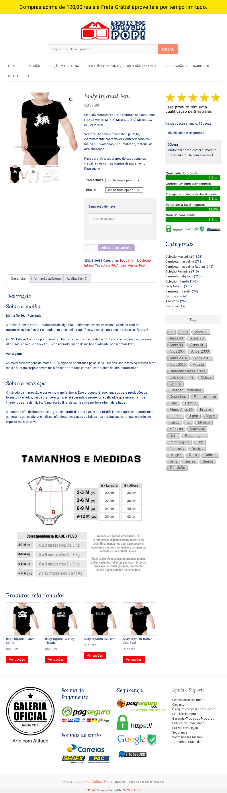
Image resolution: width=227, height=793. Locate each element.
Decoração (174, 66)
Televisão (177, 468)
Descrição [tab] (18, 278)
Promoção (31, 66)
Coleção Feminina (103, 66)
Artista (121, 265)
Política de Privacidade (188, 723)
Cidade (206, 377)
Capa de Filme (182, 377)
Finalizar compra (184, 714)
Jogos (210, 416)
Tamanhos (95, 180)
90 (171, 332)
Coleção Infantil (142, 66)
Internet (176, 416)
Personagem (195, 436)
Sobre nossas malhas (187, 737)
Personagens (179, 442)
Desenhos (178, 396)
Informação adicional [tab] (46, 278)
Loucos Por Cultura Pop (91, 781)
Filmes (190, 403)
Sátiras (210, 455)
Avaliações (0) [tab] (77, 278)
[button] (71, 100)
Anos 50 (201, 332)
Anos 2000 (200, 351)
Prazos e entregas (185, 728)
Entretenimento (205, 396)
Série (173, 461)
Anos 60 (176, 338)
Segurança (180, 732)
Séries (190, 461)
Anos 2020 (178, 364)
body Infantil (129, 260)
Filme (174, 403)
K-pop (174, 422)
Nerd (174, 436)
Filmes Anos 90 (181, 409)
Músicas (176, 429)
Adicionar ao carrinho (116, 247)
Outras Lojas (20, 76)
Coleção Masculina (62, 66)
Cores (91, 190)
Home (12, 66)
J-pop (193, 416)
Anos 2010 (178, 358)
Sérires (208, 461)
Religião (176, 455)
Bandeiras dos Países (187, 371)
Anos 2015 (202, 358)
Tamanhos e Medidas (187, 742)
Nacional (197, 429)
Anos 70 (197, 338)
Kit (189, 422)
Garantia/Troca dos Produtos (193, 718)
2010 (184, 332)
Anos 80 (176, 345)
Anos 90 (109, 265)
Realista (198, 448)
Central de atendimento (188, 700)
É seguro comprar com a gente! (194, 709)
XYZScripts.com (132, 790)
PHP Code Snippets (96, 790)
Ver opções (17, 659)
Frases (206, 409)
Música (132, 265)
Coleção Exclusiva (185, 390)
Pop (142, 265)
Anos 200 (177, 351)
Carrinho (201, 66)
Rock (193, 455)
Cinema (175, 384)
